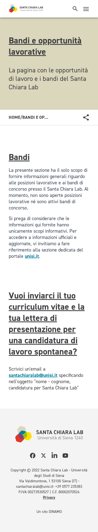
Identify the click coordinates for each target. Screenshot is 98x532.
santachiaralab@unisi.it (33, 375)
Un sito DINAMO (49, 511)
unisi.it (32, 256)
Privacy (49, 497)
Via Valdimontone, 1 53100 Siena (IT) (48, 481)
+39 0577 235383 (68, 486)
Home (14, 117)
